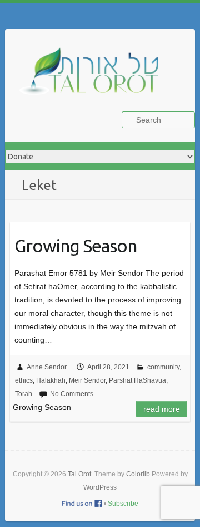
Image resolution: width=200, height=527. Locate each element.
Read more (161, 408)
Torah (23, 394)
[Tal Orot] (94, 77)
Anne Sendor (47, 367)
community (163, 367)
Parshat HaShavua (137, 380)
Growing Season (75, 246)
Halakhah (51, 380)
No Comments (71, 394)
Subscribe (123, 504)
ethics (24, 380)
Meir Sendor (87, 380)
